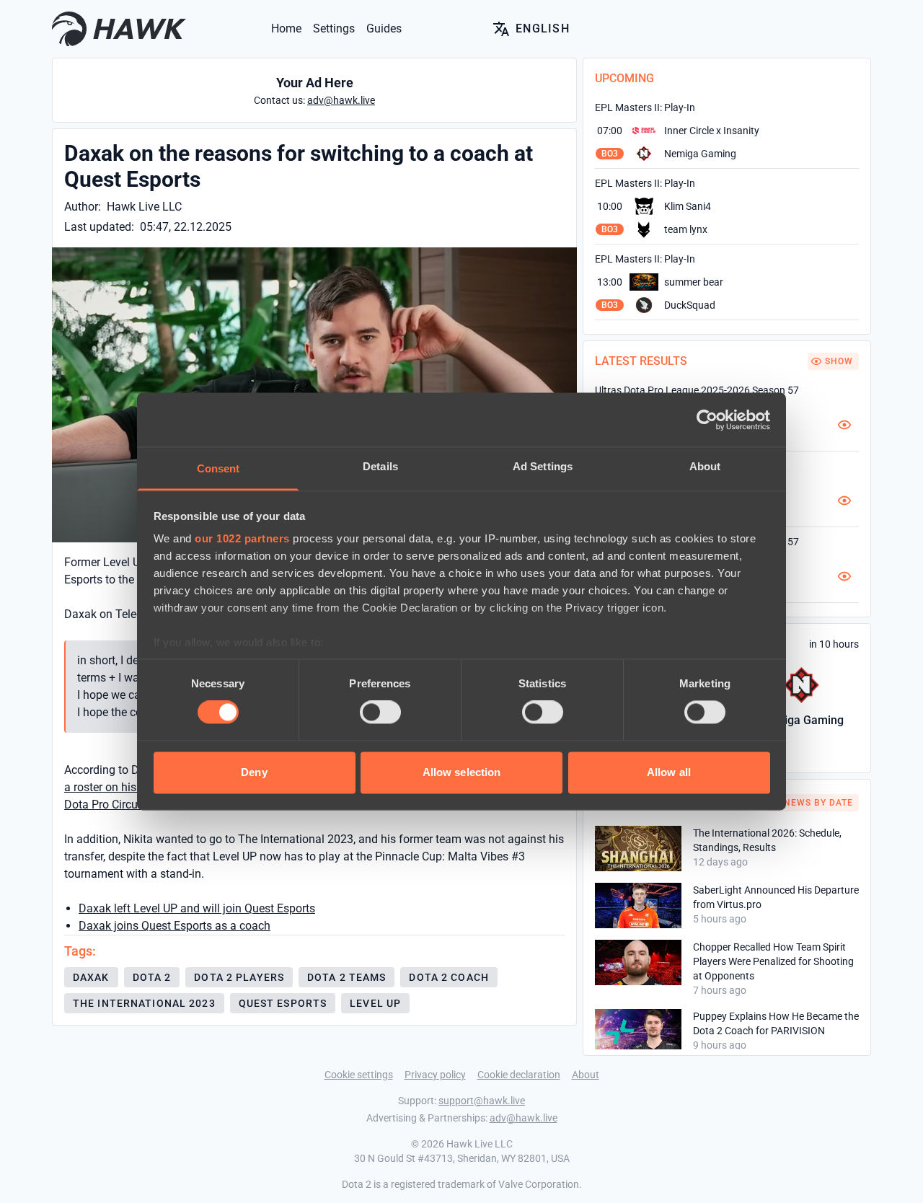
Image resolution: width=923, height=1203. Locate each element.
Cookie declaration (518, 1074)
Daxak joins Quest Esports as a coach (174, 926)
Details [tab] (380, 466)
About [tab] (705, 466)
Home (286, 28)
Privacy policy (435, 1074)
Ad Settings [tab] (543, 466)
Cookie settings (358, 1074)
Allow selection (462, 772)
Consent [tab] (218, 468)
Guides (384, 28)
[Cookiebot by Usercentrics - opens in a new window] (707, 420)
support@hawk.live (481, 1100)
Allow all (669, 772)
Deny (254, 772)
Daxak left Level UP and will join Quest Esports (197, 908)
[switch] (380, 712)
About (585, 1074)
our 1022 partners (242, 538)
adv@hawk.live (523, 1118)
